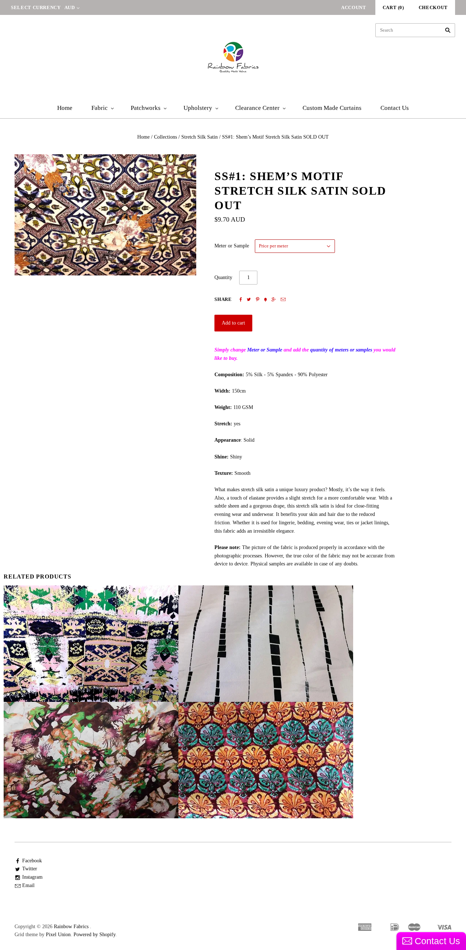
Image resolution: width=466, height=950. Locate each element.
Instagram (32, 877)
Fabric (99, 107)
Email (28, 885)
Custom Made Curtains (332, 107)
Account (353, 7)
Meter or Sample (231, 246)
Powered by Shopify (94, 934)
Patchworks (146, 107)
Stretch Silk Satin (199, 137)
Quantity (223, 277)
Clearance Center (257, 107)
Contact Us (394, 107)
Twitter (29, 868)
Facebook (32, 860)
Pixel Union (58, 934)
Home (64, 107)
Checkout (433, 7)
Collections (165, 137)
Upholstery (197, 107)
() (393, 7)
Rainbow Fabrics (71, 926)
